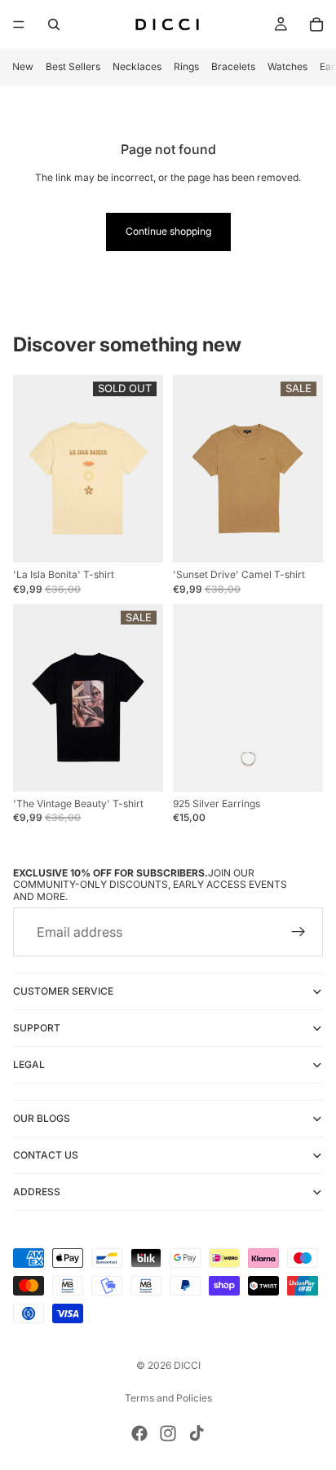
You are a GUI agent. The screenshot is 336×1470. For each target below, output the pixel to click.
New (22, 66)
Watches (287, 66)
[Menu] (19, 24)
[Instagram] (168, 1433)
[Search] (54, 24)
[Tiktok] (196, 1433)
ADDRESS (36, 1191)
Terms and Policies (168, 1398)
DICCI (187, 1365)
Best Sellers (73, 66)
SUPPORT (36, 1028)
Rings (186, 66)
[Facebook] (139, 1433)
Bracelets (233, 66)
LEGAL (29, 1064)
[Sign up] (298, 932)
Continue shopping (168, 231)
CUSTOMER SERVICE (63, 991)
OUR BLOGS (41, 1118)
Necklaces (137, 66)
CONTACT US (45, 1155)
